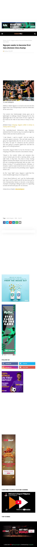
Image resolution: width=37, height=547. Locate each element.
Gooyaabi (30, 544)
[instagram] (10, 367)
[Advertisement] (18, 66)
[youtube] (27, 367)
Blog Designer (16, 544)
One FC (8, 40)
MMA (16, 218)
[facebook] (10, 363)
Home (4, 40)
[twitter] (27, 363)
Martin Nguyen (10, 218)
